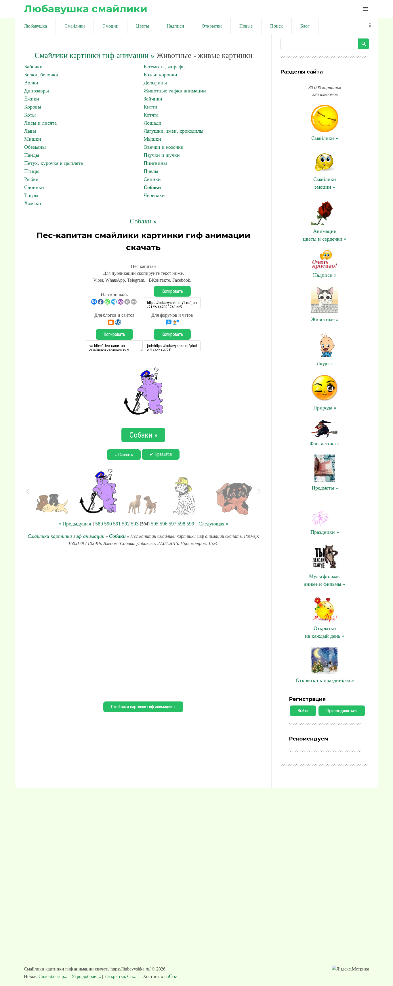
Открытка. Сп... (121, 976)
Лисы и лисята (40, 123)
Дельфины (155, 83)
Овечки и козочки (164, 147)
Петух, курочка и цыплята (53, 163)
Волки (31, 83)
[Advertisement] (143, 623)
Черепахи (154, 195)
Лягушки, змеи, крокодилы (173, 131)
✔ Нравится (161, 454)
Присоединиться (341, 711)
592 (126, 524)
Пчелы (151, 171)
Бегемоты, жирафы (165, 66)
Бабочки (33, 66)
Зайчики (153, 99)
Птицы (31, 171)
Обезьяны (35, 147)
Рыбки (31, 179)
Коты (30, 115)
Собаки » (143, 221)
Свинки (152, 179)
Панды (31, 155)
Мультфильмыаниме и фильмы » (324, 580)
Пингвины (155, 163)
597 (172, 524)
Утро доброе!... (86, 976)
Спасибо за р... (53, 976)
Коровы (32, 107)
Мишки (32, 139)
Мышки (152, 139)
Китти (150, 107)
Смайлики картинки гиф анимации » (94, 55)
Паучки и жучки (162, 155)
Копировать (172, 291)
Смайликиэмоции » (324, 183)
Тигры (31, 195)
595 (155, 524)
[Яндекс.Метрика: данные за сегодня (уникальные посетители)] (350, 969)
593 (135, 524)
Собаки (152, 187)
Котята (151, 115)
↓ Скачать (124, 454)
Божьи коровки (160, 75)
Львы (30, 131)
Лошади (152, 123)
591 (117, 524)
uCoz (171, 976)
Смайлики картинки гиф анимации (66, 536)
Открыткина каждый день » (324, 632)
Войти (302, 711)
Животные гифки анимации (175, 91)
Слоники (34, 187)
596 (163, 524)
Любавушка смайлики (85, 9)
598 (181, 524)
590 (108, 524)
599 (190, 524)
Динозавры (36, 91)
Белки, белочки (41, 75)
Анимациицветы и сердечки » (324, 235)
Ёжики (31, 99)
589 (99, 524)
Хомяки (32, 203)
